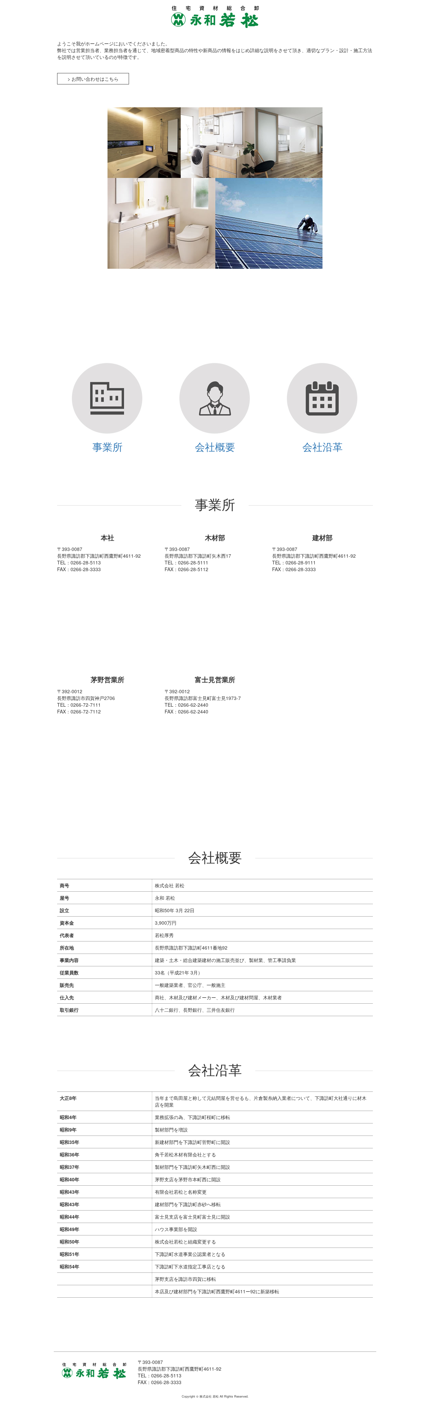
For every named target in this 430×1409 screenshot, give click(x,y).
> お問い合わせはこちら (93, 78)
